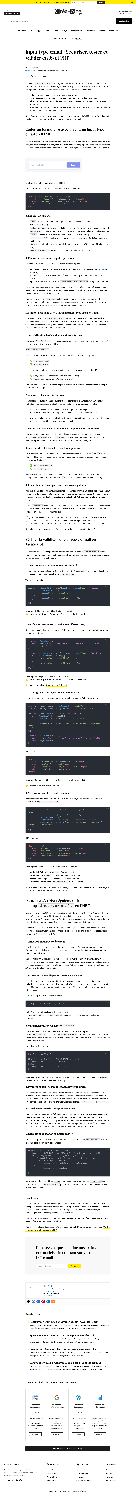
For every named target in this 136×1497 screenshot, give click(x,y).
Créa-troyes (8, 1470)
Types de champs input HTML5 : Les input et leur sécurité (62, 1335)
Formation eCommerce (99, 1406)
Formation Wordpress (78, 1406)
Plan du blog (63, 1491)
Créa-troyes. (62, 1289)
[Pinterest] (43, 1301)
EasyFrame (129, 11)
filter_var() (38, 1034)
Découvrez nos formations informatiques (68, 1449)
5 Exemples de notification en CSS (43, 785)
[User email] (53, 1301)
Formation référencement (57, 1406)
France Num (51, 1291)
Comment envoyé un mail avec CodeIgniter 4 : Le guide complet (65, 1362)
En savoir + (35, 1434)
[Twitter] (28, 1301)
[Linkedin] (48, 1301)
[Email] (44, 76)
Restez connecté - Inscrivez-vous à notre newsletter (51, 2)
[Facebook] (36, 76)
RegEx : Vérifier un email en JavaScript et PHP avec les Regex (64, 1321)
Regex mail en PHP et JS (56, 685)
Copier (107, 195)
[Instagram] (38, 1301)
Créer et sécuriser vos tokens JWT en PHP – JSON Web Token (63, 1349)
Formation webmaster (35, 1406)
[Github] (33, 1301)
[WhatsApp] (40, 76)
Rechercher (124, 21)
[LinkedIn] (31, 76)
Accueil (28, 70)
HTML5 (33, 70)
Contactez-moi (47, 1296)
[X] (27, 76)
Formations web (127, 9)
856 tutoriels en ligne (12, 13)
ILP (131, 13)
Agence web (119, 9)
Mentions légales (73, 1491)
